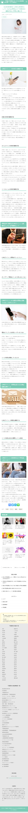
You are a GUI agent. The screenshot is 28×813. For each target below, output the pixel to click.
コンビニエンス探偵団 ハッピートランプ (10, 709)
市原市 (3, 634)
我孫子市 (16, 628)
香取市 (3, 642)
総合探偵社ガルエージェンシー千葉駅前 (10, 726)
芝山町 (3, 653)
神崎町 (15, 647)
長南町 (3, 662)
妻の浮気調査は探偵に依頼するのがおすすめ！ (12, 588)
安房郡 (3, 630)
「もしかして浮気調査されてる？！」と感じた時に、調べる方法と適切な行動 (7, 556)
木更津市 (16, 643)
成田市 (15, 668)
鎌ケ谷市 (16, 642)
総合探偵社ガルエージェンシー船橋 (9, 707)
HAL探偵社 (4, 690)
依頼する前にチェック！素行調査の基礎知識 (12, 591)
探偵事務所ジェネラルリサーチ (8, 702)
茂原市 (3, 676)
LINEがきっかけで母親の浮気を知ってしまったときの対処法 (20, 556)
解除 (16, 509)
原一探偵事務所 (5, 760)
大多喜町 (4, 638)
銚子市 (3, 661)
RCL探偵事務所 (5, 764)
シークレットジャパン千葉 (7, 739)
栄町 (3, 649)
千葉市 (15, 659)
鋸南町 (15, 645)
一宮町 (15, 632)
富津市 (15, 670)
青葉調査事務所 (5, 753)
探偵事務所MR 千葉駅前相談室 (8, 694)
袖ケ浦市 (4, 657)
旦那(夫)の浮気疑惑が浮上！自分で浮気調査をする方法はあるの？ (20, 527)
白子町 (15, 653)
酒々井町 (16, 651)
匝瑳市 (15, 655)
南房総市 (4, 674)
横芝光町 (16, 678)
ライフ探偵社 (5, 756)
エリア (4, 598)
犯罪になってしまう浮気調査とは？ (21, 567)
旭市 (3, 628)
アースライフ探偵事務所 (7, 719)
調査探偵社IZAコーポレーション (8, 705)
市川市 (3, 632)
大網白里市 (16, 636)
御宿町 (15, 638)
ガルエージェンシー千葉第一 (8, 762)
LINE (7, 509)
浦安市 (3, 636)
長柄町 (3, 666)
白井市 (3, 655)
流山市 (15, 666)
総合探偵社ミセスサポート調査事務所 (10, 713)
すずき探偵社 (5, 711)
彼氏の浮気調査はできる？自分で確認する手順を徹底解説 (14, 585)
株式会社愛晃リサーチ (6, 700)
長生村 (15, 661)
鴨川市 (3, 643)
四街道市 (4, 679)
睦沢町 (15, 674)
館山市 (3, 659)
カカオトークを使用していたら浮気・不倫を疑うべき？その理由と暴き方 (7, 542)
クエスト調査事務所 (6, 715)
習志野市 (4, 668)
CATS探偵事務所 (5, 722)
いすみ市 (16, 630)
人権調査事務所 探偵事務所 (7, 738)
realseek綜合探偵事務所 (7, 734)
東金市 (15, 662)
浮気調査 (4, 16)
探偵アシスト (5, 724)
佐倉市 (15, 649)
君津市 (3, 645)
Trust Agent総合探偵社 (6, 743)
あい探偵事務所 (5, 766)
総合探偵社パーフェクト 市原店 (8, 751)
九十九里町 (4, 647)
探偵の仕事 (5, 601)
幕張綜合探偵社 (5, 732)
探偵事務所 (5, 604)
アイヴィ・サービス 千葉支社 (8, 696)
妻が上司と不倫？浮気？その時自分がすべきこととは (20, 541)
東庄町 (3, 664)
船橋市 (3, 672)
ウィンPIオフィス (5, 745)
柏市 (3, 640)
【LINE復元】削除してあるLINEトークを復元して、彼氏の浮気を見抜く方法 (8, 567)
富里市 (15, 664)
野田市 (3, 670)
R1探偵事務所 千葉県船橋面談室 (9, 730)
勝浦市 (15, 640)
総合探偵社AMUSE (6, 688)
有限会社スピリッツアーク (7, 749)
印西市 (15, 634)
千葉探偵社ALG (5, 692)
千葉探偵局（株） (6, 736)
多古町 (15, 657)
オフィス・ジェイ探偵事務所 (8, 747)
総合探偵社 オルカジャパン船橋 (8, 755)
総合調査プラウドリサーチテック (9, 698)
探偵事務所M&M (5, 758)
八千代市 (4, 678)
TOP (15, 616)
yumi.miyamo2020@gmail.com (15, 777)
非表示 (20, 509)
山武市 (3, 651)
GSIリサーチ (4, 720)
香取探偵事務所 (5, 741)
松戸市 (15, 672)
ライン (11, 509)
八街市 (15, 676)
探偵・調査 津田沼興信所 (7, 703)
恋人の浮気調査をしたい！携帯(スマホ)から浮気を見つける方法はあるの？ (7, 527)
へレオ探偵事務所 (6, 717)
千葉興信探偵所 (5, 728)
